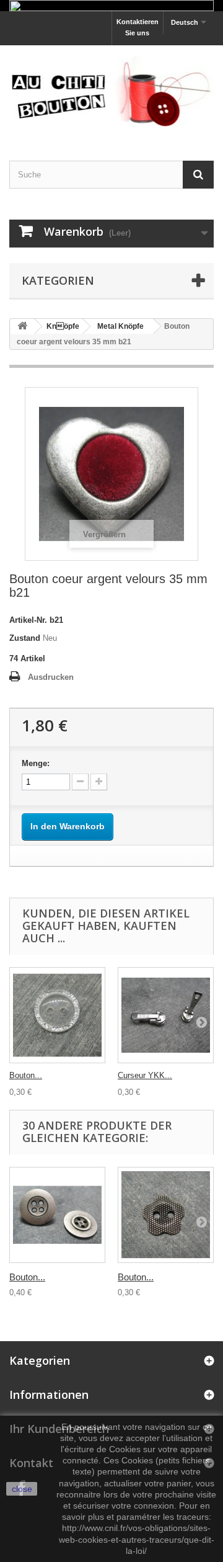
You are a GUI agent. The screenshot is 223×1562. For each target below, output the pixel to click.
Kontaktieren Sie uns (137, 27)
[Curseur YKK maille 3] (166, 1015)
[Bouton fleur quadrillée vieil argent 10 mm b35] (166, 1215)
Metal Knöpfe (120, 326)
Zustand (24, 638)
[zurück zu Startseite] (22, 326)
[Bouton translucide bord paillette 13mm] (57, 1015)
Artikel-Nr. (28, 620)
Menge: (36, 763)
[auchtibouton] (111, 92)
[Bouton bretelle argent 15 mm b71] (57, 1215)
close (22, 1489)
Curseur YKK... (145, 1075)
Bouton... (25, 1075)
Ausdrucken (51, 677)
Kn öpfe (62, 326)
